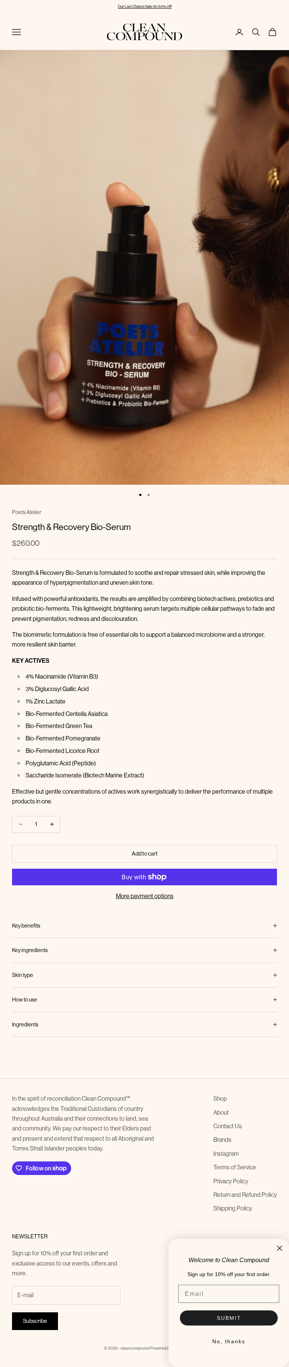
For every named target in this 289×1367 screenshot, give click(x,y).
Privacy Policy (230, 1181)
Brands (222, 1139)
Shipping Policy (232, 1208)
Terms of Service (234, 1167)
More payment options (144, 896)
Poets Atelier (26, 512)
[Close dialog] (279, 1248)
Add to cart (145, 853)
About (221, 1112)
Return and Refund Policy (245, 1194)
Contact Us (227, 1126)
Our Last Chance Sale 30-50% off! (145, 7)
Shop (220, 1098)
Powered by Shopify (167, 1348)
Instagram (226, 1153)
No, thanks (228, 1341)
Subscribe (35, 1321)
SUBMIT (229, 1318)
